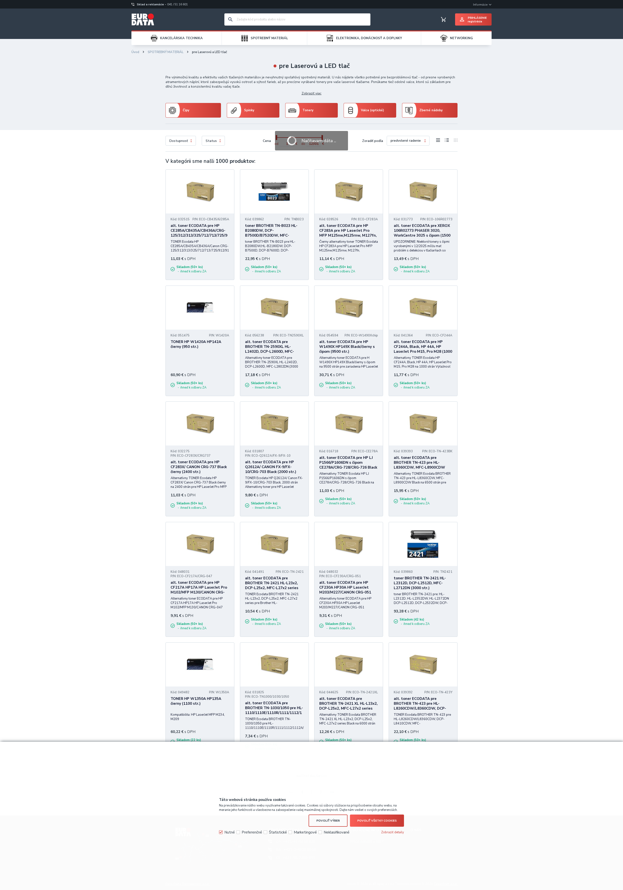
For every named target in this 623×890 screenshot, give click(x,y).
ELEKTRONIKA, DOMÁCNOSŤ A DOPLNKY (369, 38)
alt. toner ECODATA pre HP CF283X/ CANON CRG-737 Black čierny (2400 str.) (199, 467)
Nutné (229, 832)
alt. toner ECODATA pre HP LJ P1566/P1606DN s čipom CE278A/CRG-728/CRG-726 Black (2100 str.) (348, 465)
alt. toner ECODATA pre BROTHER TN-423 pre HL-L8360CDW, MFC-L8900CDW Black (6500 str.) (419, 465)
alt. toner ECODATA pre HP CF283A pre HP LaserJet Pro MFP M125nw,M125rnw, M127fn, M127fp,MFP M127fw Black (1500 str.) (348, 235)
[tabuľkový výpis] (438, 141)
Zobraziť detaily (392, 832)
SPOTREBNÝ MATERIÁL (269, 38)
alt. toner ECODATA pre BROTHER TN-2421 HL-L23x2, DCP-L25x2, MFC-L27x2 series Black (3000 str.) (271, 585)
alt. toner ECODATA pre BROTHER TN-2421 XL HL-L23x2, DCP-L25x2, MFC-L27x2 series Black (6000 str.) (348, 706)
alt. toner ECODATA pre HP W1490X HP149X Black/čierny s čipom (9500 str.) (347, 346)
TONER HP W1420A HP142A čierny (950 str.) (196, 344)
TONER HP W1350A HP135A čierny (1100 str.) (196, 701)
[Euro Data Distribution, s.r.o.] (142, 19)
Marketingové (305, 832)
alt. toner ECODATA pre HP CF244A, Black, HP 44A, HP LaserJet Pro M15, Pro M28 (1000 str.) (423, 349)
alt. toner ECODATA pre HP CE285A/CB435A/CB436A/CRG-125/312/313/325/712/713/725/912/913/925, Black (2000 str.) (199, 233)
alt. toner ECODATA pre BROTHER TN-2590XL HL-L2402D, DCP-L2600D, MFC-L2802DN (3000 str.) (269, 349)
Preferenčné (252, 832)
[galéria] (454, 141)
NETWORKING (461, 38)
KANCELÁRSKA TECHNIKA (181, 38)
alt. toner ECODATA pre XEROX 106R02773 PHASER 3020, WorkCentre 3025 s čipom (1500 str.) (422, 233)
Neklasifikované (336, 832)
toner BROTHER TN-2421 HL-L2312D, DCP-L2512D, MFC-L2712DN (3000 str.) (420, 583)
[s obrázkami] (446, 141)
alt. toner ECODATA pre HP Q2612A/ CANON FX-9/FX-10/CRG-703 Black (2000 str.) (270, 467)
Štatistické (278, 832)
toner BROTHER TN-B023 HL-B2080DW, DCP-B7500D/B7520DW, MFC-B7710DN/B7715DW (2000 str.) (272, 233)
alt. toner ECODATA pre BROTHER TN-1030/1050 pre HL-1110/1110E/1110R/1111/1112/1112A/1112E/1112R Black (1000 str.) (274, 713)
